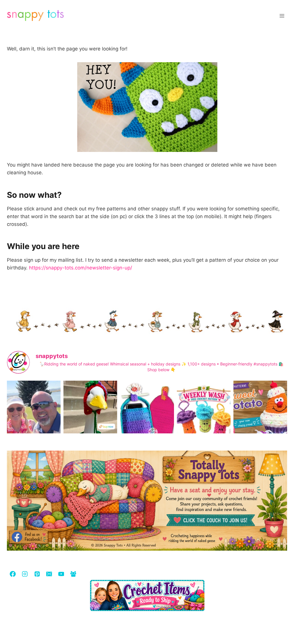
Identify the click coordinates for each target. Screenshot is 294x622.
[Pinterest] (37, 574)
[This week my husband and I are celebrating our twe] (34, 416)
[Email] (49, 574)
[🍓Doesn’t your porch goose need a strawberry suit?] (90, 416)
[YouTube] (61, 574)
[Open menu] (281, 15)
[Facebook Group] (73, 574)
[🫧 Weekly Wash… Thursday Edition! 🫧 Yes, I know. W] (204, 416)
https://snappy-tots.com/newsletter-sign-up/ (80, 268)
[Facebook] (13, 574)
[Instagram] (25, 574)
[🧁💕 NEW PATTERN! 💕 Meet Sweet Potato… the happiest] (260, 416)
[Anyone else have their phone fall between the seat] (147, 416)
